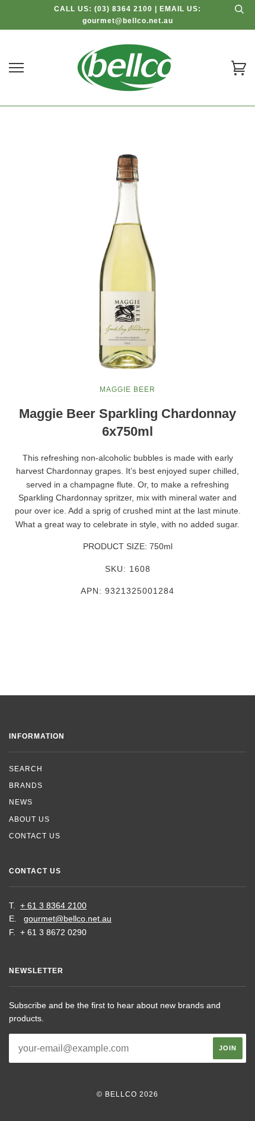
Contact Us (34, 836)
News (21, 802)
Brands (26, 785)
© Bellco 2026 (127, 1094)
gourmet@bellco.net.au (67, 918)
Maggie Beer (127, 389)
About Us (29, 819)
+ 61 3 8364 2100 (53, 905)
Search (26, 769)
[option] (127, 260)
